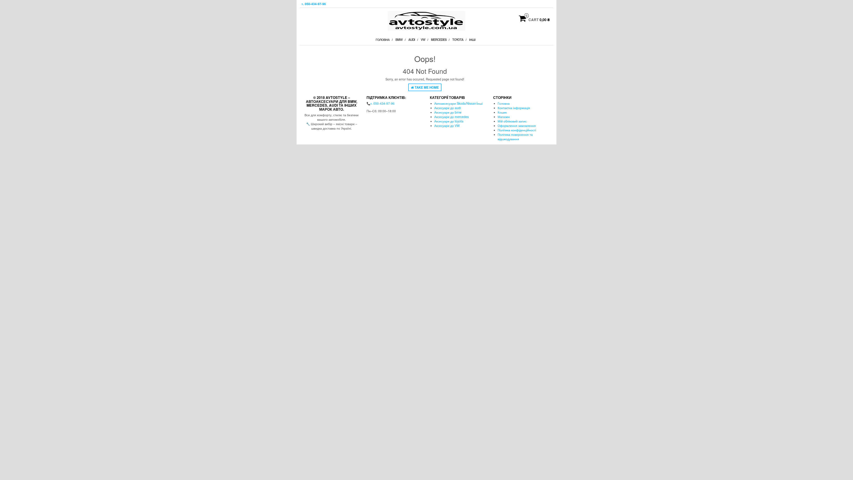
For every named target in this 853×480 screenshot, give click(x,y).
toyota (457, 39)
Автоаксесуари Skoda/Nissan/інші (458, 103)
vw (423, 39)
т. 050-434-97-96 (313, 4)
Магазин (504, 116)
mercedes (438, 39)
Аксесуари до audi (447, 108)
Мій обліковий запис (512, 121)
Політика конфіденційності (517, 130)
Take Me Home (426, 87)
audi (411, 39)
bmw (399, 39)
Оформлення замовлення (517, 125)
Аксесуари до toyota (448, 121)
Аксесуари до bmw (447, 112)
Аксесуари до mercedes (451, 116)
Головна (383, 39)
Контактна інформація (514, 108)
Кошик (502, 112)
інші (472, 39)
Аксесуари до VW (447, 125)
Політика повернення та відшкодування (515, 136)
